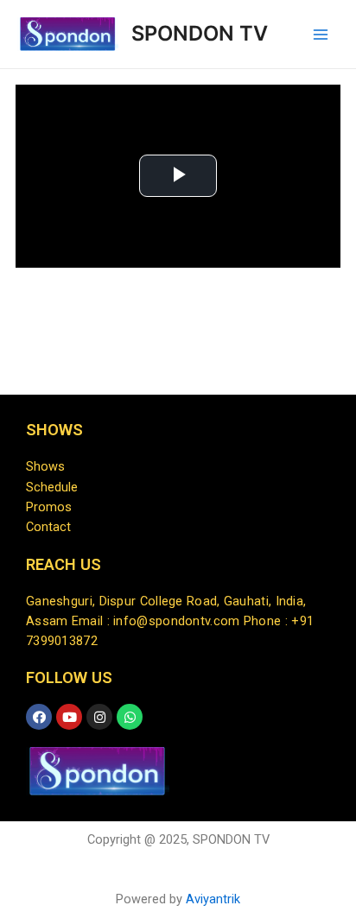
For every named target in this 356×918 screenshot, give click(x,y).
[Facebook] (39, 717)
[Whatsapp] (130, 717)
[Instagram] (99, 717)
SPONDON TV (199, 33)
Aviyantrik (213, 899)
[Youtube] (69, 717)
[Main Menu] (320, 34)
